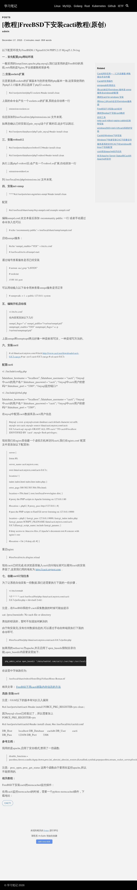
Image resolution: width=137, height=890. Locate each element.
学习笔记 (10, 6)
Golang (78, 6)
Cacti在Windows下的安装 (109, 135)
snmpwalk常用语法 (106, 85)
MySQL (67, 6)
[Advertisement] (115, 183)
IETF (121, 6)
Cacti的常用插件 (105, 81)
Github (112, 6)
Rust (87, 6)
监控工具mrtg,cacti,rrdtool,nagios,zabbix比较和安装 (114, 120)
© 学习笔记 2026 (14, 885)
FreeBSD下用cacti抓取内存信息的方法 (38, 687)
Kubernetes (99, 6)
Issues (46, 830)
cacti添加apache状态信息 (109, 151)
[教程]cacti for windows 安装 (110, 97)
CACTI (7, 803)
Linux (57, 6)
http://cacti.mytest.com (48, 569)
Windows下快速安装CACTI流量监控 (114, 140)
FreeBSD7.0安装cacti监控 (109, 109)
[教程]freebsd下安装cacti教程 (111, 113)
